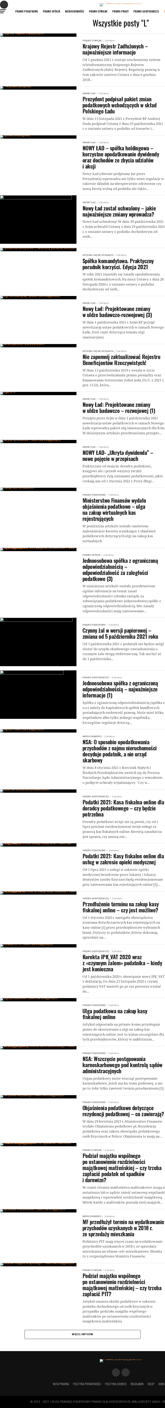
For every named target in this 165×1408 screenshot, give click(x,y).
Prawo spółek (51, 11)
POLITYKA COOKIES (116, 1384)
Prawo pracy (120, 11)
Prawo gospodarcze (146, 11)
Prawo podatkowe (26, 11)
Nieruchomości (74, 11)
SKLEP (151, 1384)
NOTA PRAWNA (61, 1384)
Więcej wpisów (82, 1334)
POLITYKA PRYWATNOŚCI (87, 1384)
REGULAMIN (137, 1384)
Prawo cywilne (98, 11)
